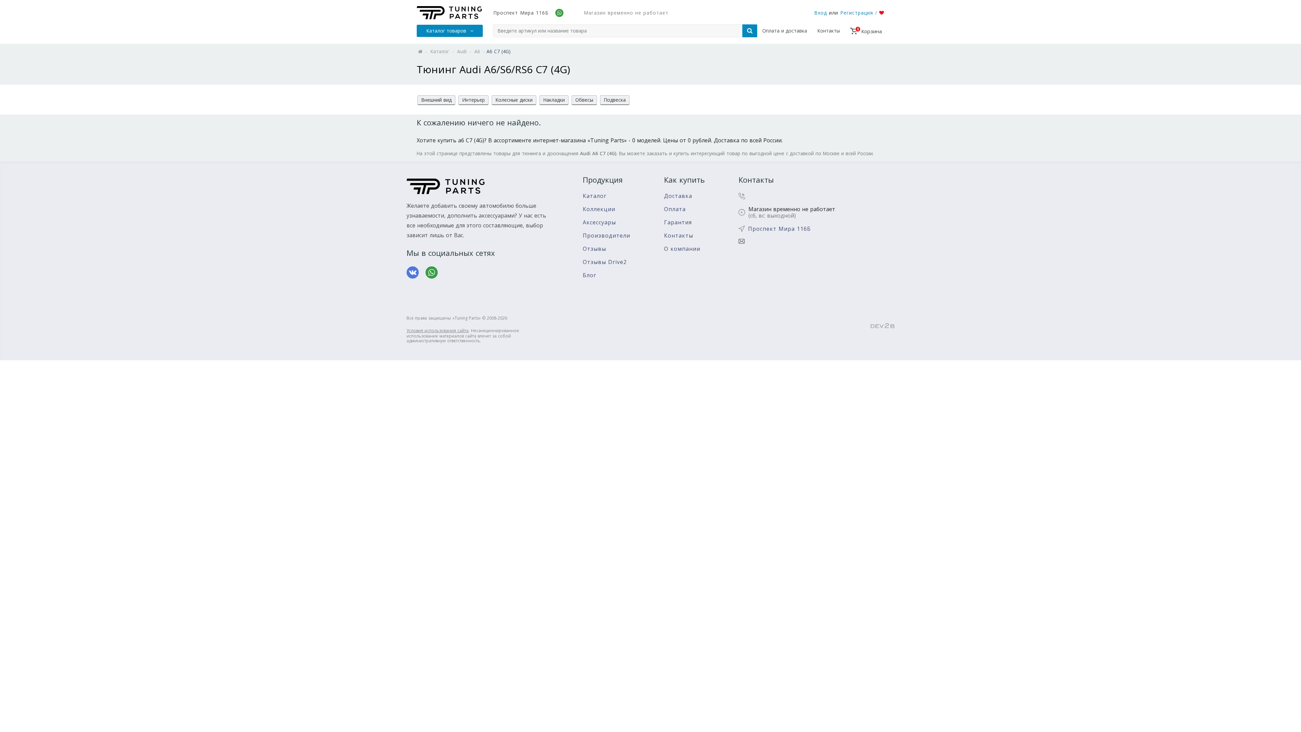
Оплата (675, 209)
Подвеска (615, 100)
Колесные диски (514, 100)
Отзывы (594, 249)
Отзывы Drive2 (605, 262)
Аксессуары (599, 222)
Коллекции (599, 209)
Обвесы (584, 100)
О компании (682, 249)
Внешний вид (436, 100)
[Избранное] (881, 13)
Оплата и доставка (784, 30)
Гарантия (678, 222)
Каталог (594, 196)
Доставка (678, 196)
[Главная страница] (449, 12)
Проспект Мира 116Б (521, 12)
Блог (589, 275)
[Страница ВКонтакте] (413, 272)
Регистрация (856, 12)
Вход (820, 12)
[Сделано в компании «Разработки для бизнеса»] (882, 326)
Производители (606, 235)
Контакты (828, 30)
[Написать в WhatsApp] (432, 272)
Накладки (554, 100)
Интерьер (473, 100)
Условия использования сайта (438, 330)
